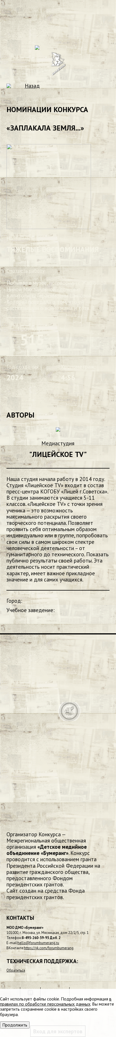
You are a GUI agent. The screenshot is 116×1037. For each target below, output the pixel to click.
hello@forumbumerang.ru (38, 942)
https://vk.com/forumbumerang (48, 948)
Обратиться (15, 970)
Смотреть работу (25, 270)
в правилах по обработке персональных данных (55, 1001)
